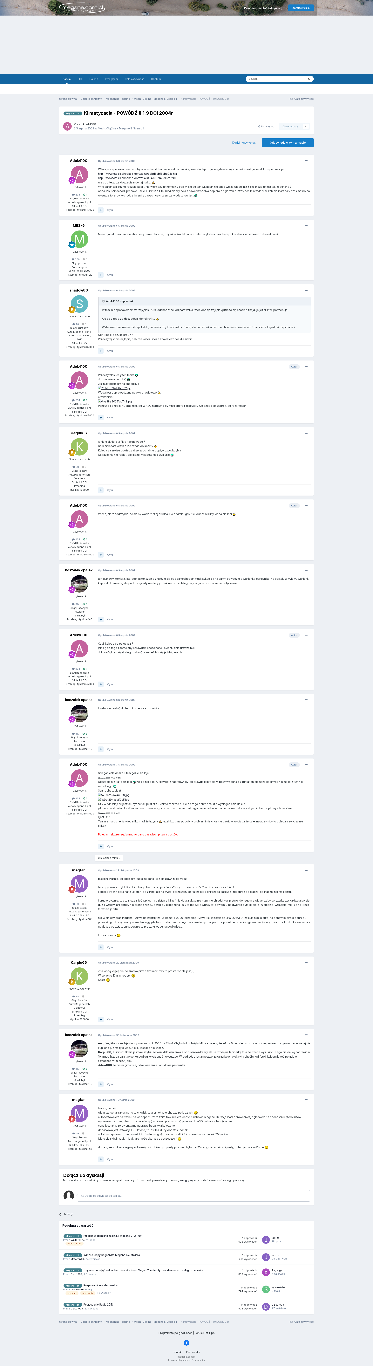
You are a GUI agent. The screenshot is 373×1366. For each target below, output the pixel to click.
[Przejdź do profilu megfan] (79, 884)
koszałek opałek (78, 570)
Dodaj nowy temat (243, 142)
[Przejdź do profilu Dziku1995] (266, 1307)
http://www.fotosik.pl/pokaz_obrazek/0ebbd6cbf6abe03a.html (138, 173)
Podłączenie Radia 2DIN (98, 1304)
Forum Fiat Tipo (205, 1333)
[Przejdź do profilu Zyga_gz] (266, 1272)
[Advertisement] (186, 44)
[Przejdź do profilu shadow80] (79, 304)
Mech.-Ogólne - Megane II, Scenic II (121, 128)
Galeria (93, 78)
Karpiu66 (79, 433)
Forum (67, 78)
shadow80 (79, 290)
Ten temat (294, 78)
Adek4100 (78, 161)
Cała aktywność (134, 78)
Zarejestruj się (301, 7)
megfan (78, 870)
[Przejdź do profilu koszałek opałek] (79, 584)
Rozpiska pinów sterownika (101, 1285)
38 (77, 466)
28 (77, 324)
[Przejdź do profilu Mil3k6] (79, 239)
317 (77, 604)
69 (77, 903)
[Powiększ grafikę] (115, 388)
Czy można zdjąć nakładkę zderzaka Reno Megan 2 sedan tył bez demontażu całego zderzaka (143, 1270)
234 (77, 194)
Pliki (80, 78)
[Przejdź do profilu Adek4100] (67, 126)
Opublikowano (116, 160)
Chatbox (156, 78)
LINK (130, 334)
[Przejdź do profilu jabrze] (266, 1240)
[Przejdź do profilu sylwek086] (266, 1289)
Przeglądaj (111, 78)
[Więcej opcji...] (307, 161)
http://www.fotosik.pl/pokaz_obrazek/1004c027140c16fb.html (137, 178)
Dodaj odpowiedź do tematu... (103, 1195)
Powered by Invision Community (186, 1360)
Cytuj (110, 209)
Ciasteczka (193, 1352)
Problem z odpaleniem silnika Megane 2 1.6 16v (113, 1235)
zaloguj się (186, 1180)
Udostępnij (267, 126)
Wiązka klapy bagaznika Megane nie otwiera (112, 1255)
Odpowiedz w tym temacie (288, 142)
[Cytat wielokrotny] (101, 210)
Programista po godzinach (175, 1333)
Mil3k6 (79, 225)
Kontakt (177, 1352)
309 (77, 259)
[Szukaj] (309, 79)
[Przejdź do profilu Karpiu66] (79, 447)
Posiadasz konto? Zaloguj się (263, 8)
